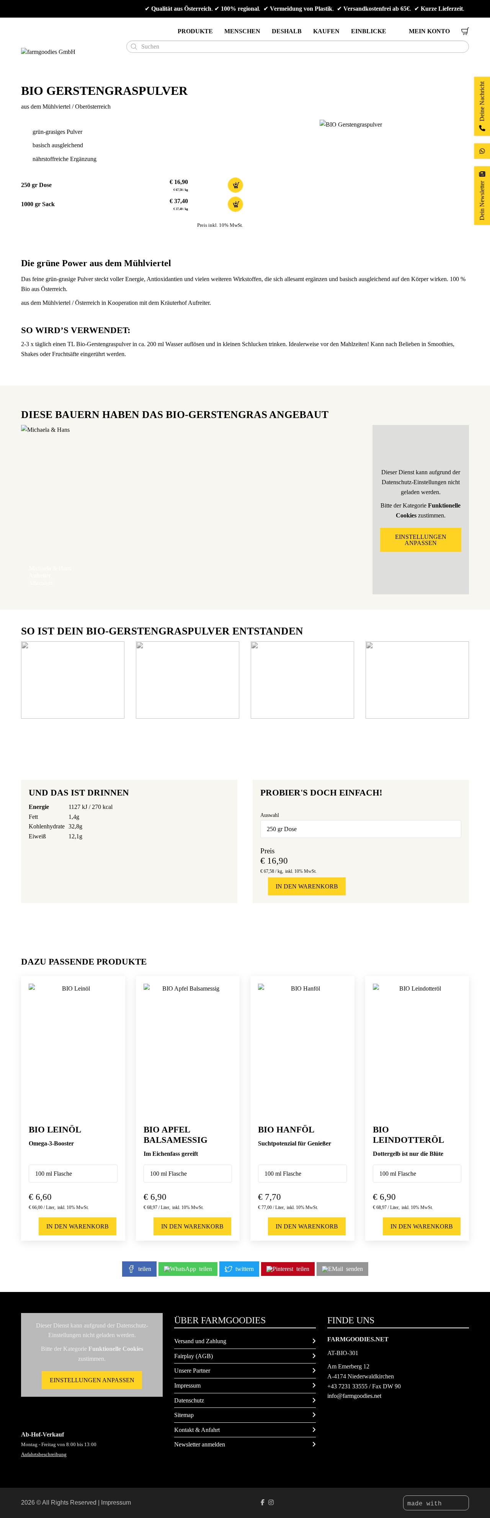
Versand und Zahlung (200, 1341)
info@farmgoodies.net (354, 1396)
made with (426, 1503)
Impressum (187, 1385)
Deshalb (287, 31)
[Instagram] (271, 1502)
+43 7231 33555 (347, 1386)
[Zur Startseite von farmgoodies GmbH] (71, 52)
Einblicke (368, 31)
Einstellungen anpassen (420, 540)
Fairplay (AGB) (193, 1356)
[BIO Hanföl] (302, 1050)
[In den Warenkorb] (235, 185)
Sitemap (184, 1415)
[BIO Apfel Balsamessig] (188, 1050)
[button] (72, 680)
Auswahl (269, 815)
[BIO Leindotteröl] (417, 1050)
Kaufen (326, 31)
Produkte (195, 31)
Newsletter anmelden (199, 1444)
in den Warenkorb (307, 886)
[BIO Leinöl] (73, 1050)
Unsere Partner (192, 1370)
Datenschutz (189, 1400)
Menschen (242, 31)
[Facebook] (263, 1502)
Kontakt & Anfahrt (197, 1430)
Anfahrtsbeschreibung (44, 1454)
